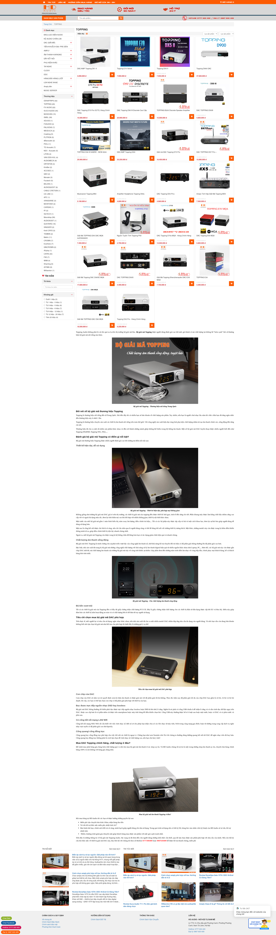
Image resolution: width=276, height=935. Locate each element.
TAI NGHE (48, 66)
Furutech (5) (48, 180)
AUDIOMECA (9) (50, 160)
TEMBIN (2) (48, 234)
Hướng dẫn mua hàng (80, 2)
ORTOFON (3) (49, 164)
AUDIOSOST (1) (50, 220)
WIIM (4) (47, 260)
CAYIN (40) (48, 254)
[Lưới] (87, 34)
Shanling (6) (48, 264)
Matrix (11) (48, 237)
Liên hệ (62, 2)
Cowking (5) (48, 134)
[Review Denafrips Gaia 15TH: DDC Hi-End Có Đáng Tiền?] (55, 898)
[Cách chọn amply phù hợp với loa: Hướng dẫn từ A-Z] (55, 879)
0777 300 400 (11, 927)
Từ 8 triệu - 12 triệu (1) (54, 311)
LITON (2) (47, 154)
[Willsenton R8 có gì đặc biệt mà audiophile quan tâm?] (178, 892)
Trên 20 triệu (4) (52, 317)
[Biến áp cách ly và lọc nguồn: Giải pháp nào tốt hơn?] (55, 861)
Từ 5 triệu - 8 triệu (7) (54, 308)
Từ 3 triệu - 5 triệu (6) (54, 305)
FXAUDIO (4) (49, 124)
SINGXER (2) (49, 227)
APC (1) (47, 197)
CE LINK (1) (48, 194)
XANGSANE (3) (50, 200)
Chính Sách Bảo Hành (50, 922)
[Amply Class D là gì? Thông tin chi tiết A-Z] (216, 892)
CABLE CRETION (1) (52, 190)
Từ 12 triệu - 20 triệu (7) (55, 314)
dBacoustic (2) (49, 140)
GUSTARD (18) (50, 224)
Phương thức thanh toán (51, 927)
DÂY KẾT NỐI (49, 58)
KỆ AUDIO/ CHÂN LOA (53, 38)
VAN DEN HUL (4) (51, 157)
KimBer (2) (48, 167)
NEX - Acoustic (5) (51, 150)
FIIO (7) (46, 257)
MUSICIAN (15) (50, 114)
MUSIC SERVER (50, 90)
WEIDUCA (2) (49, 131)
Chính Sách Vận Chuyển (149, 919)
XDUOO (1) (48, 120)
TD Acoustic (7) (50, 147)
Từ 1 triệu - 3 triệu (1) (54, 302)
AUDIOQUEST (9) (51, 187)
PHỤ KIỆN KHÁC (50, 62)
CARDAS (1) (49, 207)
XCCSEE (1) (48, 170)
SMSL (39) (48, 117)
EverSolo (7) (48, 244)
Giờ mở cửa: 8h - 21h (105, 2)
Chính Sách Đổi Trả (98, 919)
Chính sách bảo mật (49, 924)
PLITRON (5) (49, 137)
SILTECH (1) (48, 214)
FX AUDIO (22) (49, 107)
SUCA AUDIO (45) (51, 111)
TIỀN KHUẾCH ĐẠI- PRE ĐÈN (56, 46)
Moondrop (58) (49, 217)
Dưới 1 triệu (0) (51, 299)
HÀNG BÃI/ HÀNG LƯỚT (53, 78)
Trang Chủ (48, 24)
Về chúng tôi (47, 919)
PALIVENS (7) (49, 127)
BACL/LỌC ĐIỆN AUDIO (53, 34)
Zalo (6, 918)
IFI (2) (46, 210)
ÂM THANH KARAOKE (53, 54)
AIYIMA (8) (48, 267)
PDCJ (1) (47, 144)
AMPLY (46, 50)
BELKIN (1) (48, 184)
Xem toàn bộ (114, 849)
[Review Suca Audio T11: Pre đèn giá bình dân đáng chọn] (140, 892)
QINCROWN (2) (50, 247)
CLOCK (47, 70)
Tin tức (52, 2)
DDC (46, 74)
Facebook (8, 923)
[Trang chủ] (44, 2)
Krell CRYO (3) (49, 230)
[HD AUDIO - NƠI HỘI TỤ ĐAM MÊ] (54, 9)
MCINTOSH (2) (49, 204)
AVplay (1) (48, 250)
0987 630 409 (11, 932)
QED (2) (47, 174)
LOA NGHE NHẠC (51, 82)
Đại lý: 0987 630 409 (224, 18)
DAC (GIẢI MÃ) (49, 42)
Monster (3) (48, 177)
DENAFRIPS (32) (50, 101)
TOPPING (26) (49, 104)
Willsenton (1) (49, 270)
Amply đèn (48, 86)
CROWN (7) (48, 240)
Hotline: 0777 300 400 (199, 18)
